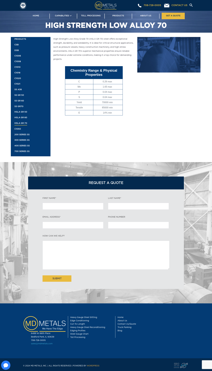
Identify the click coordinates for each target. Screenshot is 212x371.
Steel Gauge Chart (79, 334)
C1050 (17, 129)
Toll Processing (91, 16)
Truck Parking (124, 327)
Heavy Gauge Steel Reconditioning (87, 327)
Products (118, 16)
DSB (16, 50)
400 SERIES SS (22, 146)
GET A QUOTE (173, 16)
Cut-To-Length (77, 324)
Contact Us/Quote (127, 324)
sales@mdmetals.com (41, 344)
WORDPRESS (93, 366)
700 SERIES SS (22, 151)
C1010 (17, 67)
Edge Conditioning (79, 321)
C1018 (17, 73)
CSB (16, 45)
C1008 (17, 62)
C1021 (17, 84)
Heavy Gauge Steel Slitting (83, 317)
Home (36, 16)
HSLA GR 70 (20, 123)
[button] (190, 5)
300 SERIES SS (22, 140)
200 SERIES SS (22, 135)
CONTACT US (179, 5)
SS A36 (18, 90)
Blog (120, 331)
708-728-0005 (152, 5)
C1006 (17, 56)
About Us (145, 16)
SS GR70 (18, 106)
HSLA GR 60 (20, 118)
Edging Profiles (77, 331)
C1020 (17, 78)
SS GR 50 (19, 95)
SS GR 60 (19, 101)
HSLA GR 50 (20, 112)
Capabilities (62, 16)
